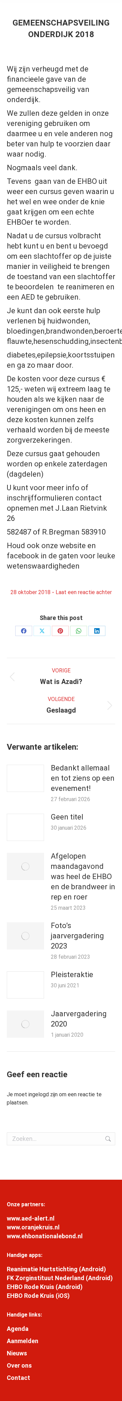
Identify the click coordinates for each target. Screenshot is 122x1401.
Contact (18, 1377)
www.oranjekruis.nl (33, 1227)
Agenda (17, 1328)
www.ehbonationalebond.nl (45, 1236)
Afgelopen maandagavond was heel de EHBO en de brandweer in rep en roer (83, 876)
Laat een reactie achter (84, 592)
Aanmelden (22, 1340)
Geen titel (67, 817)
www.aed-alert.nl (31, 1218)
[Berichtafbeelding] (25, 778)
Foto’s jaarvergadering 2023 (77, 935)
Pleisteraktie (72, 974)
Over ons (19, 1365)
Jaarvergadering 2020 (79, 1018)
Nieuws (17, 1353)
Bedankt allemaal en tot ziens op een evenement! (83, 778)
